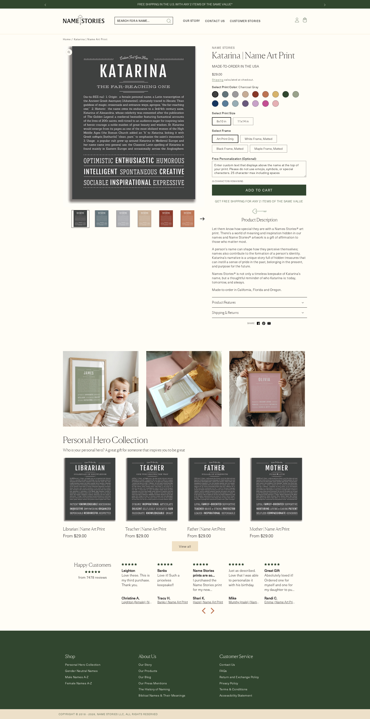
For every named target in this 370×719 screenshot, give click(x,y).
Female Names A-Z (78, 683)
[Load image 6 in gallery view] (187, 219)
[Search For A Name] (169, 20)
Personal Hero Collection (82, 665)
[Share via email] (269, 323)
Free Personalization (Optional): (234, 159)
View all (185, 546)
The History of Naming (154, 689)
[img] (92, 571)
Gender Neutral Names (81, 671)
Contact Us (227, 665)
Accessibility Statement (235, 695)
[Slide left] (45, 4)
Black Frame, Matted (229, 149)
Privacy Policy (228, 683)
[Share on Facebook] (258, 323)
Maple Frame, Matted (268, 149)
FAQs (223, 671)
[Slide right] (325, 4)
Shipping (218, 79)
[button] (305, 20)
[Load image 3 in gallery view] (123, 219)
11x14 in (243, 121)
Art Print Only (225, 139)
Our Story (145, 665)
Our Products (148, 671)
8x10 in (221, 121)
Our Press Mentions (153, 683)
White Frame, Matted (258, 139)
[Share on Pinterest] (263, 323)
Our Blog (145, 677)
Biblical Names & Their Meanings (162, 695)
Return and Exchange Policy (239, 677)
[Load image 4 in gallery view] (144, 219)
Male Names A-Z (76, 677)
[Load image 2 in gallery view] (101, 219)
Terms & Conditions (233, 689)
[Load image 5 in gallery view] (166, 219)
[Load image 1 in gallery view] (80, 219)
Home (67, 39)
